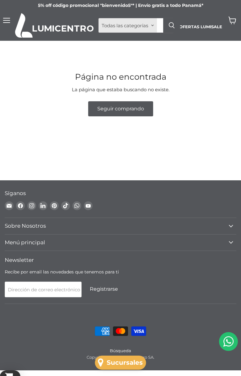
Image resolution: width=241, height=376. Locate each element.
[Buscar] (171, 25)
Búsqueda (120, 350)
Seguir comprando (120, 109)
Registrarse (104, 289)
